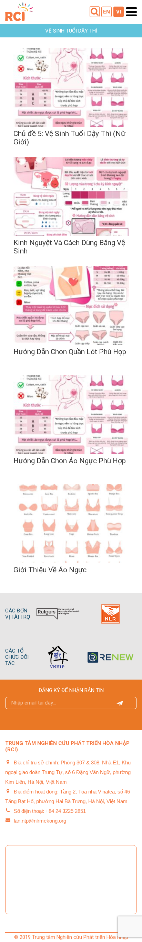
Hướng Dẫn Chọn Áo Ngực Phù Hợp (69, 461)
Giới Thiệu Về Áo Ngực (50, 570)
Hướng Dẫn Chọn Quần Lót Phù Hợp (69, 352)
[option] (75, 613)
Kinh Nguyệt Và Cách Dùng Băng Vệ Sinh (69, 247)
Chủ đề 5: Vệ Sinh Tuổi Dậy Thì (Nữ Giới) (69, 137)
